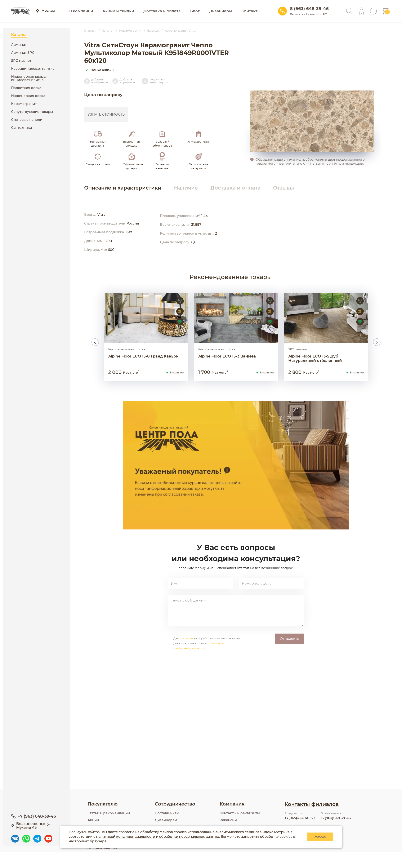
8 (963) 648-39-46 (309, 8)
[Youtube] (48, 837)
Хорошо (320, 836)
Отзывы (283, 188)
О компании (81, 11)
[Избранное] (361, 11)
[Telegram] (37, 837)
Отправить (289, 639)
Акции (93, 820)
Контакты (250, 11)
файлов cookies (173, 832)
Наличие (186, 188)
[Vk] (15, 837)
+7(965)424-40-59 (300, 818)
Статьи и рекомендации (109, 813)
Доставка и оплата (162, 11)
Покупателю (103, 804)
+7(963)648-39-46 (336, 818)
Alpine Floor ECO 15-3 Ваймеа (227, 356)
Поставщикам (167, 813)
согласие (186, 638)
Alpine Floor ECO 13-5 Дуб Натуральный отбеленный (315, 358)
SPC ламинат (297, 349)
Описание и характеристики (122, 188)
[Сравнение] (373, 11)
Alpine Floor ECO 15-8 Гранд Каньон (143, 356)
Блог (195, 11)
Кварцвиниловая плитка (126, 349)
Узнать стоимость (106, 114)
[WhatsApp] (26, 837)
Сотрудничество (175, 804)
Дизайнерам (166, 820)
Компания (232, 804)
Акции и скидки (118, 11)
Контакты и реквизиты (240, 813)
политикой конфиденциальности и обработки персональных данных (157, 837)
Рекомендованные (230, 276)
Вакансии (228, 820)
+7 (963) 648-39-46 (37, 816)
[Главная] (20, 11)
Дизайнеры (220, 11)
